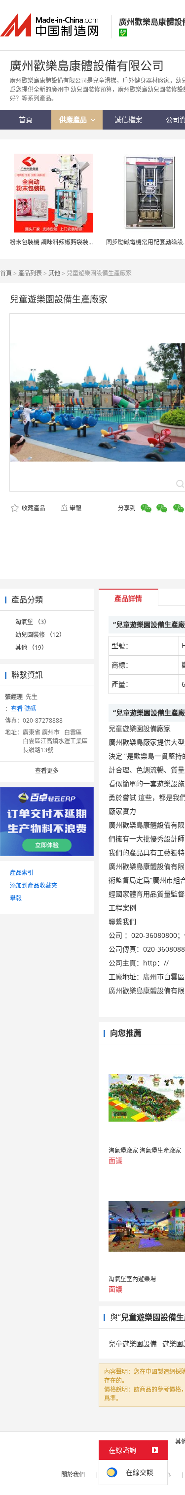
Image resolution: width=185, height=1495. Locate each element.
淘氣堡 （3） (32, 622)
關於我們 (73, 1474)
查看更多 (47, 770)
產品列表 (30, 273)
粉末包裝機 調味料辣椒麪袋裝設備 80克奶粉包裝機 (77, 242)
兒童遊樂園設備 (133, 1343)
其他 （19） (31, 647)
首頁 (6, 273)
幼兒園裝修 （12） (40, 635)
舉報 (75, 508)
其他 (54, 273)
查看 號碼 (23, 708)
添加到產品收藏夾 (33, 885)
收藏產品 (32, 508)
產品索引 (22, 872)
